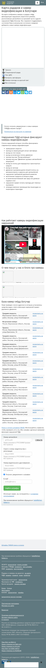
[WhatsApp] (22, 92)
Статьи (9, 588)
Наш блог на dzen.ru (9, 642)
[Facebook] (7, 92)
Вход (42, 2)
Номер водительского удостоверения (17, 463)
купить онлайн (22, 564)
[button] (37, 3)
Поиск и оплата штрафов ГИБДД (13, 428)
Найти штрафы (12, 488)
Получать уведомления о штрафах (18, 474)
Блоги (4, 588)
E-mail (6, 479)
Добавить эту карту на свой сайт (14, 89)
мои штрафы (27, 567)
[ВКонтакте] (3, 92)
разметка (27, 575)
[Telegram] (30, 92)
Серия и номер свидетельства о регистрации (15, 450)
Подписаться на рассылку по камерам (17, 131)
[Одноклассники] (11, 92)
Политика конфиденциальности (13, 615)
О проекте (5, 619)
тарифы (21, 592)
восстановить (18, 569)
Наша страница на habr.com (11, 644)
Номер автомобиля (10, 437)
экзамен (8, 575)
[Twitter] (18, 92)
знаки (21, 575)
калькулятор (12, 564)
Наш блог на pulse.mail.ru (10, 648)
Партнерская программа (10, 603)
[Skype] (26, 92)
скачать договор (20, 584)
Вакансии (5, 610)
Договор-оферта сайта (10, 617)
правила (15, 575)
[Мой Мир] (15, 92)
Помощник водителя (10, 2)
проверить (18, 567)
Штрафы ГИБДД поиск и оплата (13, 545)
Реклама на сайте (8, 606)
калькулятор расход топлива (12, 597)
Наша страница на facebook (11, 651)
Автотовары (6, 590)
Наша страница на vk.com (11, 646)
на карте (28, 573)
